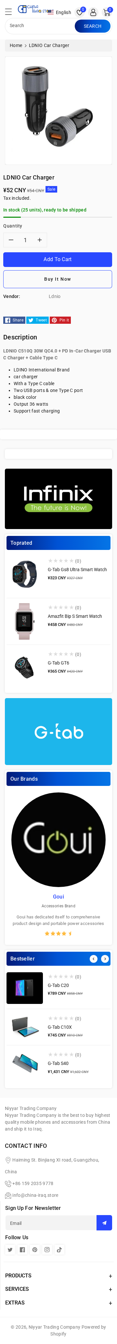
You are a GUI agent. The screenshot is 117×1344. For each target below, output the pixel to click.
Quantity (12, 225)
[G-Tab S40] (24, 1063)
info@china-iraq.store (35, 1195)
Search (93, 26)
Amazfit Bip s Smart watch (75, 616)
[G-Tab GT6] (24, 668)
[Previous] (94, 959)
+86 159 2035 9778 (32, 1183)
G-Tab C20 (58, 985)
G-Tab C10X (60, 1027)
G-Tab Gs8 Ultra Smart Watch (77, 569)
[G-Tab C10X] (24, 1027)
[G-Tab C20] (24, 988)
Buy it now (57, 279)
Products (18, 1276)
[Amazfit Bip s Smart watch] (24, 621)
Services (17, 1289)
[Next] (105, 959)
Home (16, 45)
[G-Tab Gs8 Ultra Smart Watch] (24, 574)
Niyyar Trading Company (55, 1327)
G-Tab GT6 (58, 662)
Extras (15, 1303)
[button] (11, 13)
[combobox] (40, 26)
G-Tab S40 (58, 1063)
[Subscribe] (104, 1222)
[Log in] (93, 12)
